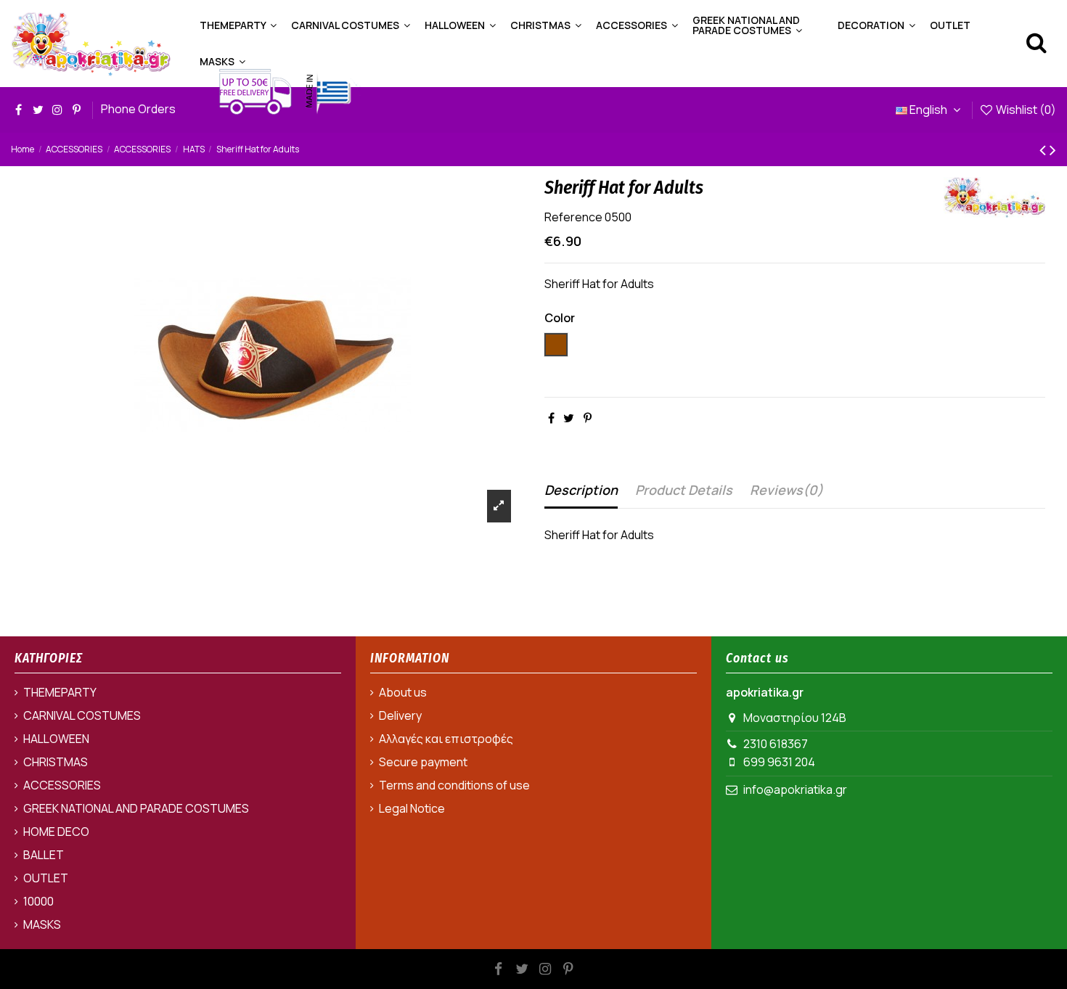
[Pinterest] (588, 418)
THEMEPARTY (60, 692)
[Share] (551, 418)
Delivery (400, 715)
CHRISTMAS (55, 762)
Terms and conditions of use (454, 785)
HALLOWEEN (56, 739)
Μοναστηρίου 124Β (794, 718)
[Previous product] (1044, 149)
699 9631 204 (779, 762)
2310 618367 (775, 744)
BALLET (43, 855)
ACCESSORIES (62, 785)
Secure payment (423, 762)
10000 (38, 901)
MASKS (42, 924)
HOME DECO (56, 832)
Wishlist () (1025, 110)
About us (403, 692)
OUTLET (45, 878)
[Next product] (1053, 149)
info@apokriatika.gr (795, 789)
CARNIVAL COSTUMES (82, 715)
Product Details (683, 489)
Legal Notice (412, 808)
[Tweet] (568, 418)
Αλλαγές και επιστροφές (446, 739)
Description (581, 489)
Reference (573, 217)
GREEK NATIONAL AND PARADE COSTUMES (136, 808)
